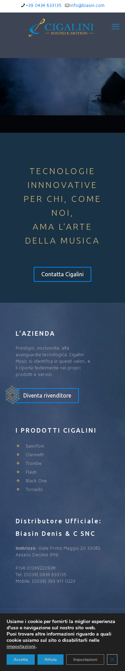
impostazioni (21, 647)
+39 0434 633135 (43, 5)
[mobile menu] (116, 26)
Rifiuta (50, 659)
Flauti (31, 472)
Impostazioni (85, 659)
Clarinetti (35, 454)
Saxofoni (35, 446)
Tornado (34, 489)
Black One (36, 480)
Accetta (21, 659)
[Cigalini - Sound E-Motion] (62, 33)
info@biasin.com (87, 5)
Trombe (34, 463)
